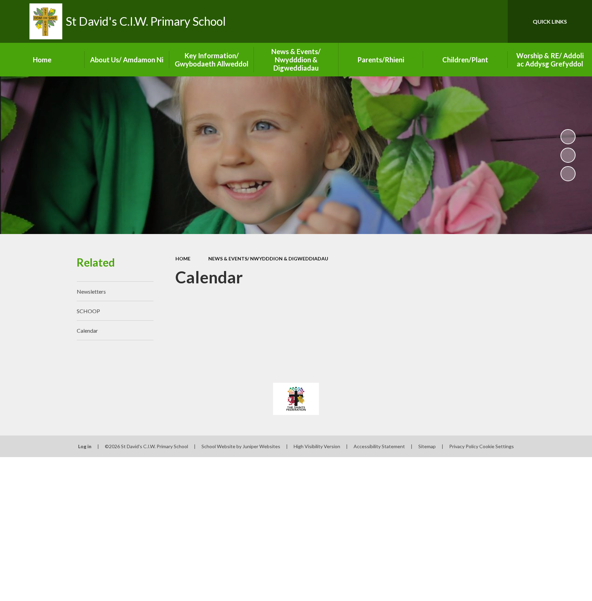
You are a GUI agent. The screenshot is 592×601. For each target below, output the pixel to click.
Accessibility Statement (379, 446)
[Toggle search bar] (496, 21)
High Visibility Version (317, 446)
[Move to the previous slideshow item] (568, 155)
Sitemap (427, 446)
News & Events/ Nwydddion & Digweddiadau (268, 258)
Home (182, 258)
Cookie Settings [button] (496, 446)
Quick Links (550, 21)
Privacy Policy (463, 446)
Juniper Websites (261, 446)
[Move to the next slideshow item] (568, 173)
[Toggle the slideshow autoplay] (568, 136)
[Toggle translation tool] (472, 21)
